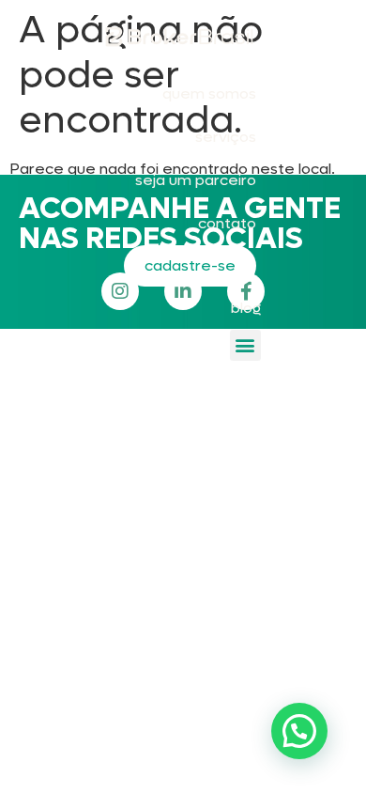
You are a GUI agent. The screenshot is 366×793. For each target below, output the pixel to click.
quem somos (209, 93)
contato (227, 223)
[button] (245, 345)
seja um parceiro (195, 180)
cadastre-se (190, 265)
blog (246, 308)
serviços (225, 137)
